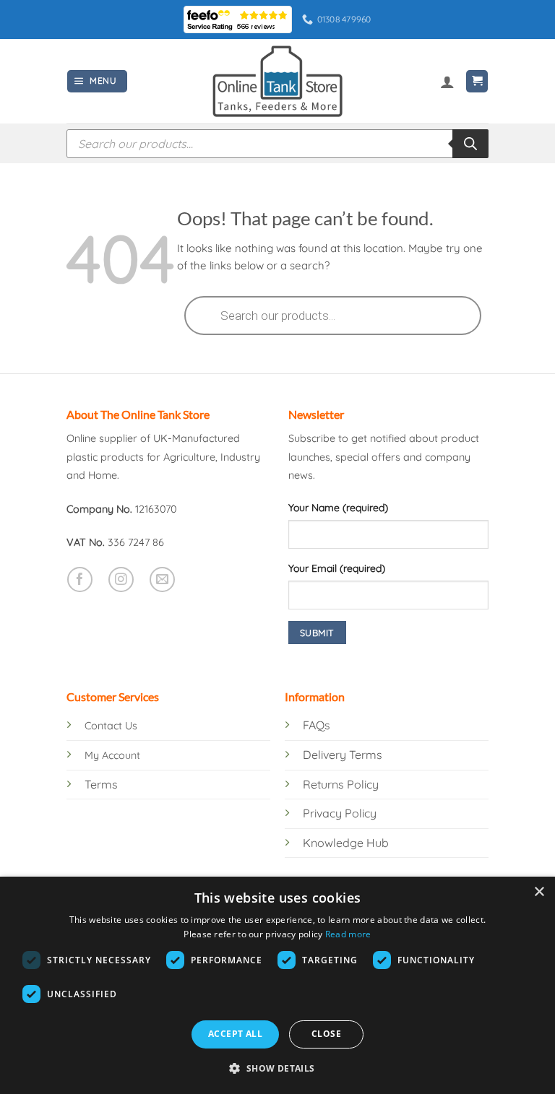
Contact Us (111, 725)
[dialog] (277, 985)
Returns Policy (341, 784)
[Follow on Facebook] (79, 579)
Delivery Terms (342, 754)
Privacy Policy (340, 813)
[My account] (447, 81)
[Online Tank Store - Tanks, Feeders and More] (277, 81)
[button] (97, 81)
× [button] (538, 892)
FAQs (316, 725)
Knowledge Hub (346, 842)
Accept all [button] (235, 1034)
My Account (112, 755)
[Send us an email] (162, 579)
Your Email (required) (336, 568)
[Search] (470, 143)
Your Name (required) (338, 507)
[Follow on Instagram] (121, 579)
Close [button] (326, 1034)
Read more (348, 934)
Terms (101, 784)
